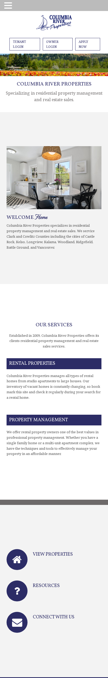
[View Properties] (17, 559)
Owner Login (52, 44)
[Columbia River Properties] (54, 23)
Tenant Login (19, 44)
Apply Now (83, 44)
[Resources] (17, 590)
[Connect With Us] (17, 622)
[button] (9, 6)
